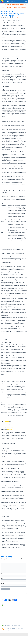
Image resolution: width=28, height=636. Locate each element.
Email (2, 578)
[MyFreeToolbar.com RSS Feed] (3, 629)
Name (2, 573)
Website (2, 583)
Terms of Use (14, 628)
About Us (9, 628)
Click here (4, 622)
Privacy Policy (20, 628)
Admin (18, 17)
